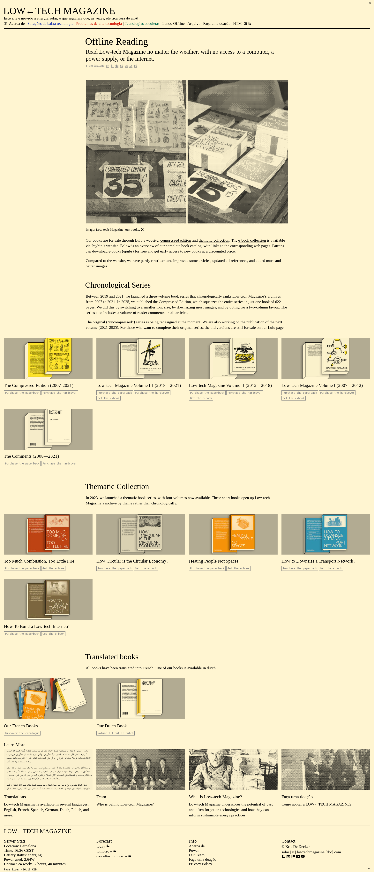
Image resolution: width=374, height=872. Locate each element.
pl (135, 65)
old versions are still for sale (233, 327)
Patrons (278, 246)
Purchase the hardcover (59, 392)
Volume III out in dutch (115, 733)
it (130, 65)
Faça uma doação (202, 859)
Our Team (197, 855)
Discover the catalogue (22, 733)
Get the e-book (108, 398)
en (107, 65)
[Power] (370, 2)
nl (121, 65)
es (126, 65)
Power (194, 850)
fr (112, 65)
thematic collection (214, 240)
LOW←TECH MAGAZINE (59, 10)
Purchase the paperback (22, 392)
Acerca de (197, 846)
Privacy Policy (200, 864)
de (116, 65)
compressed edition (175, 240)
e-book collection (252, 240)
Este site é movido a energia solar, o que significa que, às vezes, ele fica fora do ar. (69, 18)
